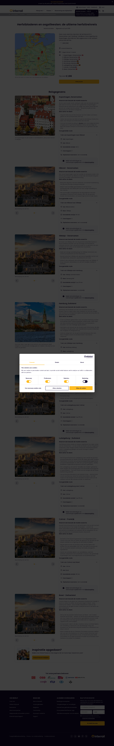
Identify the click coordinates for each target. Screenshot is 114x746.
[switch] (47, 381)
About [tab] (82, 362)
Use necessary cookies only (33, 388)
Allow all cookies (81, 388)
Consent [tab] (31, 362)
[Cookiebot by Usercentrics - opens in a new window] (85, 357)
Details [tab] (57, 362)
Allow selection (57, 388)
